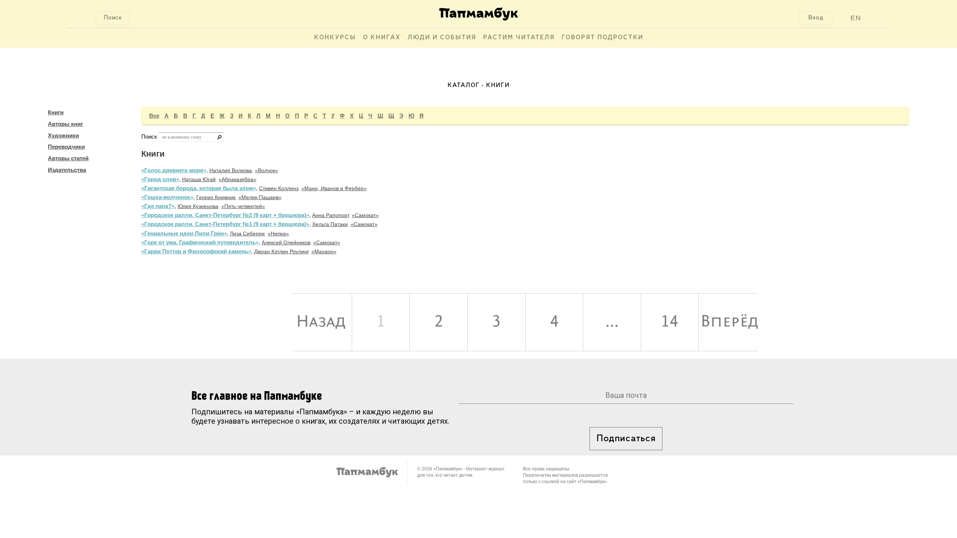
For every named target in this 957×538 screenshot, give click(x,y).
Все (154, 115)
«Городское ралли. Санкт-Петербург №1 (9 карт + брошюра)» (225, 224)
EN (855, 18)
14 (669, 322)
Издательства (67, 170)
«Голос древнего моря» (173, 170)
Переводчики (66, 146)
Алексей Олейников (286, 242)
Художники (63, 135)
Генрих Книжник (216, 197)
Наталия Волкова (230, 170)
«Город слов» (160, 179)
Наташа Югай (199, 179)
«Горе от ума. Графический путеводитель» (200, 242)
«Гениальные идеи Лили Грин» (184, 233)
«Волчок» (266, 170)
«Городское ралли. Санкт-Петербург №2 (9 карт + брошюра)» (225, 215)
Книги (56, 112)
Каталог (463, 85)
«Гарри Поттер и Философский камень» (196, 251)
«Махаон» (323, 251)
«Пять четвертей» (243, 206)
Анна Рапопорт (330, 215)
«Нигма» (278, 233)
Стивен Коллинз (278, 188)
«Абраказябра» (237, 179)
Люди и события (441, 37)
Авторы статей (68, 158)
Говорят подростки (602, 37)
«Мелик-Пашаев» (260, 197)
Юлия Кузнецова (198, 206)
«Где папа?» (158, 206)
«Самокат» (365, 215)
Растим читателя (519, 37)
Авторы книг (65, 124)
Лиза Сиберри (247, 233)
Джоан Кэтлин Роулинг (281, 251)
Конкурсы (335, 37)
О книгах (382, 37)
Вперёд (729, 322)
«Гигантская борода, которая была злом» (198, 188)
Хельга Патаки (330, 224)
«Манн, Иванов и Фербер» (334, 188)
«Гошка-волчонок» (167, 197)
